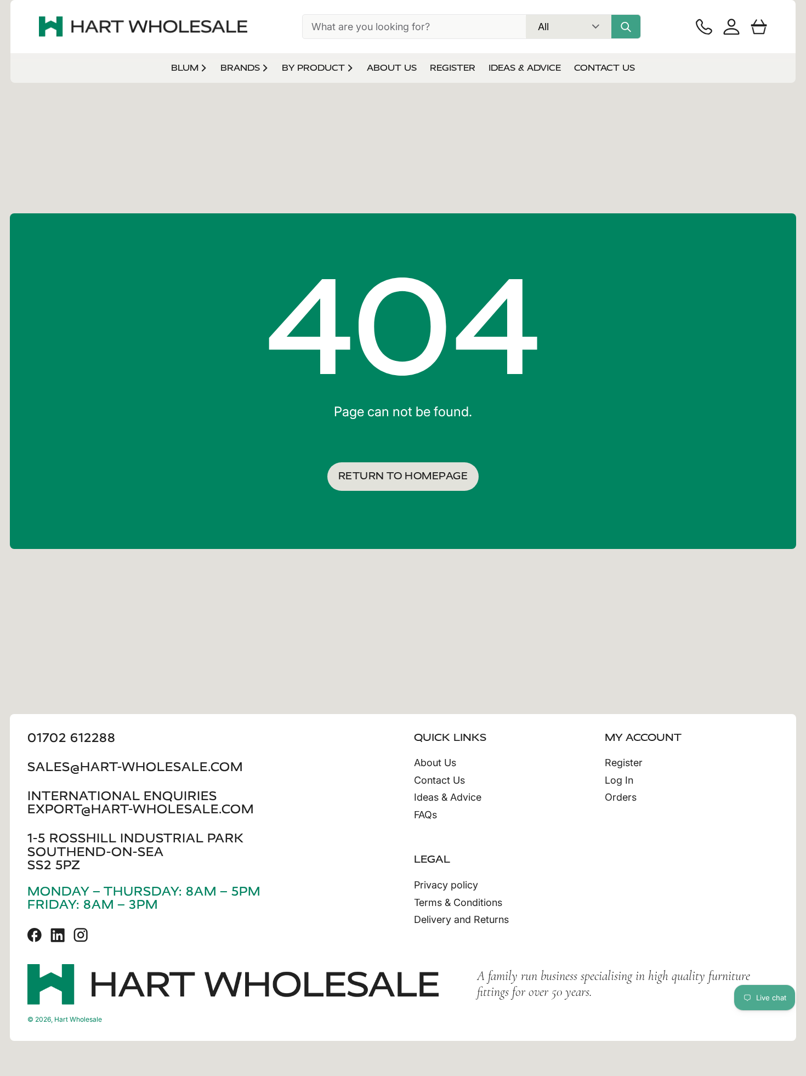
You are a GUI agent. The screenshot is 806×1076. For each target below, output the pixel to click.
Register (624, 762)
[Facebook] (34, 935)
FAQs (425, 814)
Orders (621, 797)
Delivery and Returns (461, 919)
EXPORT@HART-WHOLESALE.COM (140, 809)
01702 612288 (71, 737)
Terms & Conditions (458, 902)
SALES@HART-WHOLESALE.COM (135, 767)
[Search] (625, 26)
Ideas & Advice (447, 797)
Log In (619, 780)
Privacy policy (446, 885)
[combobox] (414, 26)
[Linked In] (57, 935)
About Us (435, 762)
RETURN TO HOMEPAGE (403, 476)
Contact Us (439, 780)
